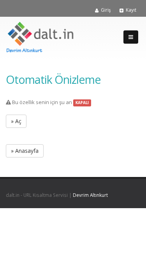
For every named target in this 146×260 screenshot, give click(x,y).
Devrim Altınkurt (90, 195)
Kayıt (131, 10)
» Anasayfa (25, 150)
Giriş (106, 10)
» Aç (16, 121)
